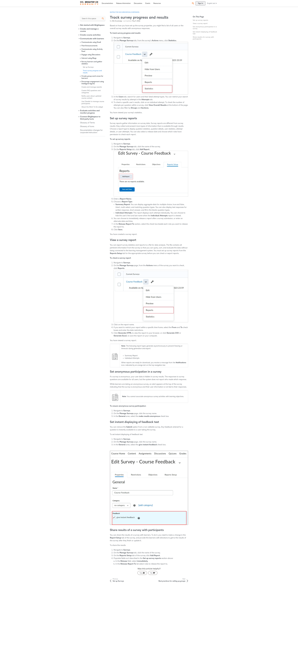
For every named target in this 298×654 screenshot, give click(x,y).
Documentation (107, 3)
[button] (192, 3)
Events (147, 3)
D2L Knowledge (117, 21)
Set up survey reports (200, 20)
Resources (157, 3)
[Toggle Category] (79, 25)
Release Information (123, 3)
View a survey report (200, 23)
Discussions (138, 3)
